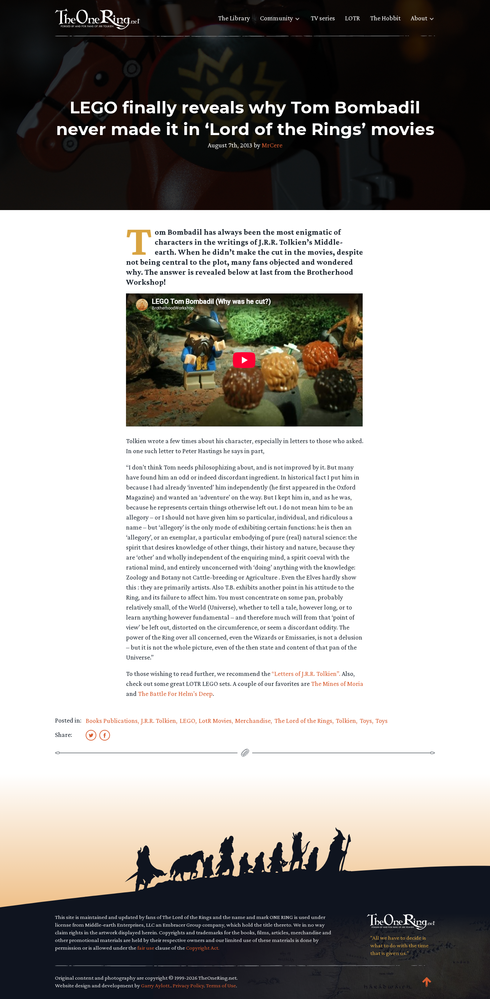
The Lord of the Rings (303, 720)
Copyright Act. (202, 948)
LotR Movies (215, 720)
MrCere (272, 145)
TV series (323, 18)
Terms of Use (221, 985)
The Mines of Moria (337, 683)
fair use (145, 948)
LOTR (352, 18)
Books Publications (112, 720)
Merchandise (253, 720)
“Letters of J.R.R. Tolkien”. (306, 673)
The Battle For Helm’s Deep (175, 693)
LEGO (187, 720)
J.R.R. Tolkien (158, 720)
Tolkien (346, 720)
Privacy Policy (188, 985)
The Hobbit (385, 18)
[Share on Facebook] (104, 735)
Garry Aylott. (156, 985)
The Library (234, 18)
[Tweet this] (91, 735)
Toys (366, 720)
